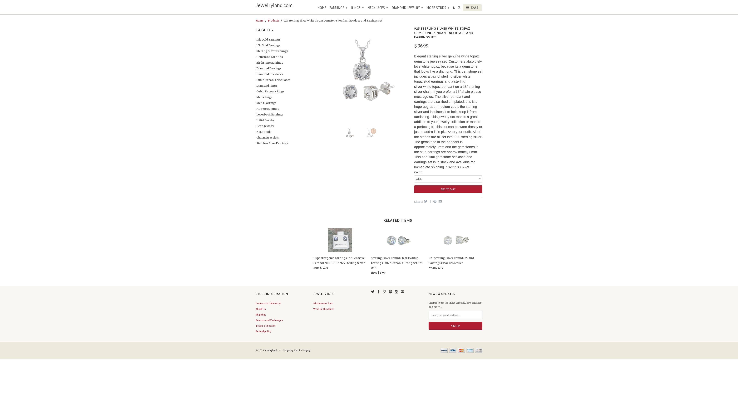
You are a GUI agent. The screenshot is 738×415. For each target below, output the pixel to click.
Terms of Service (266, 325)
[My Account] (453, 8)
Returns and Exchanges (269, 320)
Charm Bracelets (267, 137)
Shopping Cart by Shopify (296, 350)
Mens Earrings (266, 103)
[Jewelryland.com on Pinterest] (390, 291)
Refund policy (263, 331)
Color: (418, 172)
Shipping (261, 314)
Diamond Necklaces (269, 74)
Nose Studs (438, 7)
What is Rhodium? (323, 309)
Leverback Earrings (269, 114)
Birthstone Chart (323, 303)
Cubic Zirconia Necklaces (273, 80)
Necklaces (378, 7)
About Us (261, 309)
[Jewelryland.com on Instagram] (396, 291)
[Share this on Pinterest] (434, 201)
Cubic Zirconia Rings (270, 91)
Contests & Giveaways (268, 303)
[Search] (459, 8)
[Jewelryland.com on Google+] (384, 291)
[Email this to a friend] (440, 201)
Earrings (338, 7)
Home (322, 8)
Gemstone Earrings (269, 57)
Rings (357, 7)
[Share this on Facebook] (430, 201)
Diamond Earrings (268, 68)
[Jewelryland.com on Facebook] (378, 291)
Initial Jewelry (265, 120)
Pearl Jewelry (265, 126)
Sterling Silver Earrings (272, 51)
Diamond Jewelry (407, 7)
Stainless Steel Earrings (272, 143)
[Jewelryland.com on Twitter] (372, 291)
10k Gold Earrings (268, 45)
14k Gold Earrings (268, 39)
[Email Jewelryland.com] (402, 291)
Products (273, 20)
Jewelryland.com (274, 5)
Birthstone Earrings (269, 62)
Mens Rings (264, 97)
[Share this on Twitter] (425, 201)
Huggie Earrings (267, 108)
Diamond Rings (266, 85)
